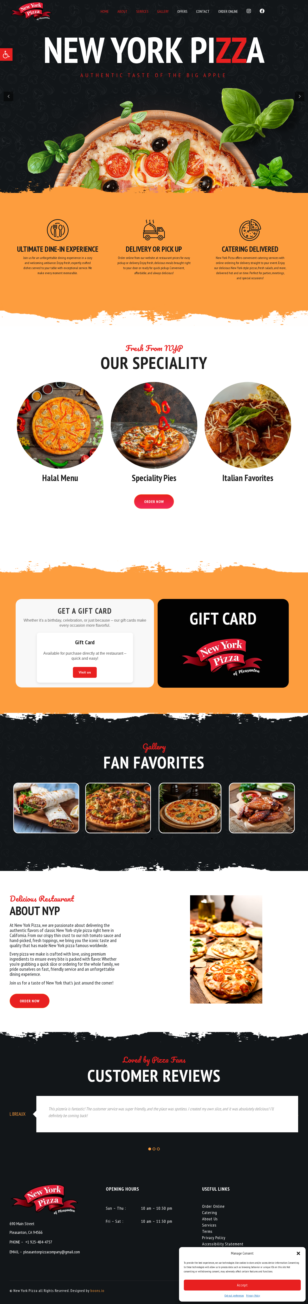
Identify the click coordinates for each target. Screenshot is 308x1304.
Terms (207, 1231)
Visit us (85, 672)
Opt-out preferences (234, 1295)
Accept (242, 1285)
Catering (209, 1212)
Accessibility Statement (223, 1244)
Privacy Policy (253, 1295)
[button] (6, 54)
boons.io (97, 1290)
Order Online (213, 1206)
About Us (210, 1219)
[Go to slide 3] (156, 838)
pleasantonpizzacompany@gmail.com (51, 1252)
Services (209, 1225)
